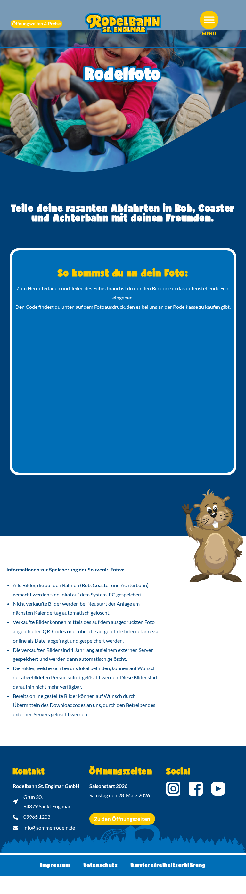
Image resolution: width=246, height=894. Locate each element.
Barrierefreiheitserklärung (168, 865)
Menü (209, 33)
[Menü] (209, 20)
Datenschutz (101, 865)
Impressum (55, 865)
